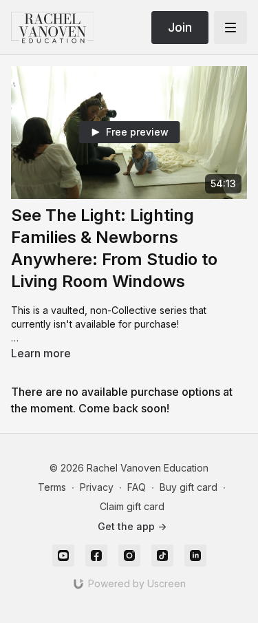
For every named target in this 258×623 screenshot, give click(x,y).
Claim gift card (132, 506)
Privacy (97, 487)
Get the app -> (132, 526)
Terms (52, 487)
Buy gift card (188, 487)
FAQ (136, 487)
